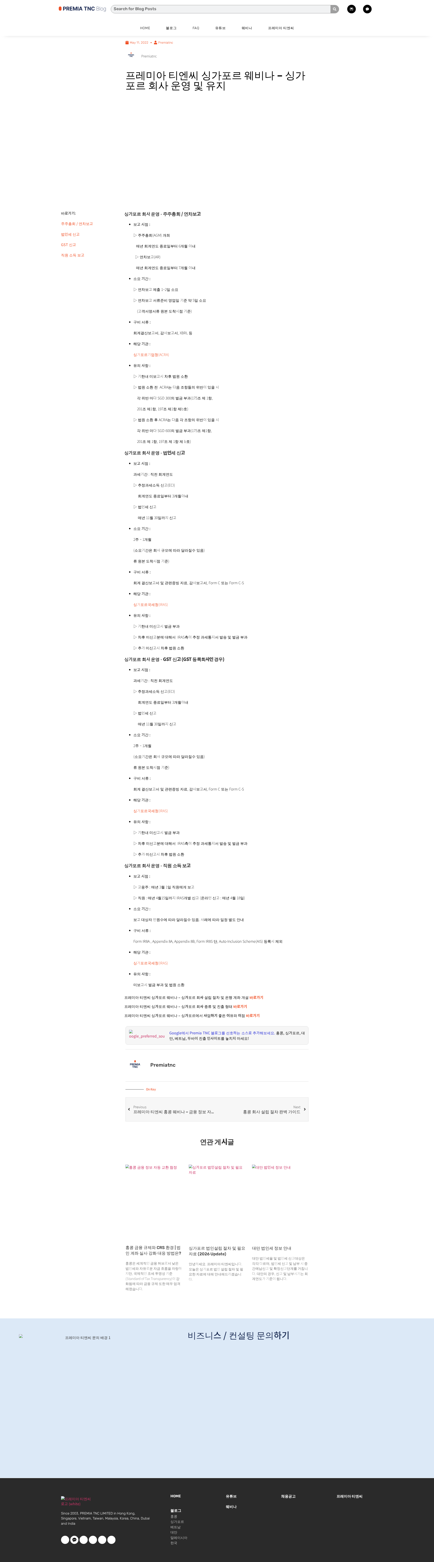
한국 (173, 1543)
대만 (173, 1532)
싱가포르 (177, 1522)
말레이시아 (178, 1538)
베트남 (175, 1527)
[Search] (334, 9)
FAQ (196, 28)
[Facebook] (65, 1540)
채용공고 (288, 1496)
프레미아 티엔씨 (281, 28)
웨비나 (247, 28)
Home (145, 28)
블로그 (171, 28)
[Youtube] (84, 1540)
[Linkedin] (111, 1540)
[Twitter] (93, 1540)
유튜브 (220, 28)
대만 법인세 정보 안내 (271, 1248)
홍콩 (173, 1517)
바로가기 (240, 1006)
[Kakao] (74, 1540)
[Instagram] (102, 1540)
